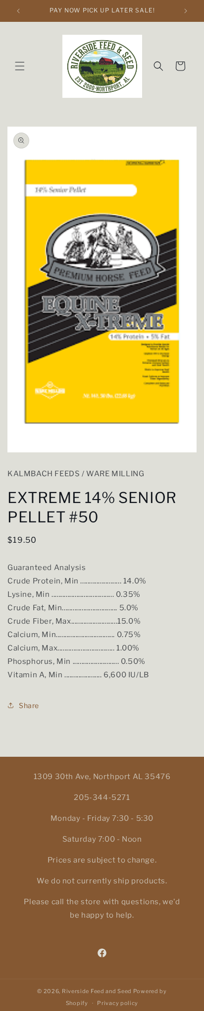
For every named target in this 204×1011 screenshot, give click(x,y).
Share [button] (29, 705)
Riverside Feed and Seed (97, 991)
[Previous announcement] (18, 11)
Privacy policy (117, 1003)
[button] (20, 66)
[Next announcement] (186, 11)
